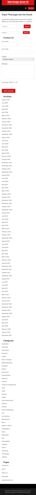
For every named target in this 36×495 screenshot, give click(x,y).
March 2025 (5, 153)
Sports (4, 447)
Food (3, 388)
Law (3, 413)
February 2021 (6, 298)
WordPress (27, 492)
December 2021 (6, 266)
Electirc (4, 369)
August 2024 (6, 175)
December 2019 (6, 335)
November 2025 (7, 128)
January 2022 (6, 263)
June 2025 (5, 144)
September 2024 (7, 172)
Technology (5, 454)
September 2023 (7, 210)
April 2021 (5, 291)
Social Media (6, 441)
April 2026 (5, 112)
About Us (4, 473)
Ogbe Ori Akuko (6, 425)
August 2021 (5, 279)
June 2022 (5, 247)
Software (4, 444)
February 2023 (6, 232)
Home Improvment (7, 400)
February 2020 (6, 329)
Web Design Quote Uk (21, 490)
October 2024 (6, 169)
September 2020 (7, 313)
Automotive (5, 350)
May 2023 (5, 222)
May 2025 (5, 147)
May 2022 (5, 250)
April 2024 (5, 188)
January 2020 (6, 332)
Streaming (5, 451)
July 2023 (5, 216)
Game (3, 391)
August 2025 (6, 137)
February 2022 (6, 260)
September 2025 (7, 134)
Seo (3, 438)
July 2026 (5, 103)
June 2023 (5, 219)
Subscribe (31, 8)
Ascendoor (13, 492)
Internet (4, 407)
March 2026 (5, 115)
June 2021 (5, 285)
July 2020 (5, 320)
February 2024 (6, 194)
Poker (3, 432)
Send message (8, 91)
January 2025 (6, 159)
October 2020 (6, 310)
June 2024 (5, 181)
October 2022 (6, 235)
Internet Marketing (7, 410)
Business (4, 353)
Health (4, 397)
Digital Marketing (7, 363)
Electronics (5, 372)
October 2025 (6, 131)
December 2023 (7, 200)
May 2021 (5, 288)
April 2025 (5, 150)
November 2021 (6, 269)
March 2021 (5, 294)
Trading (4, 457)
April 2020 (5, 326)
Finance (4, 381)
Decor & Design (6, 359)
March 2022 (5, 257)
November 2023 (7, 203)
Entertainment (6, 375)
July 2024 (5, 178)
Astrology (5, 347)
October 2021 (6, 272)
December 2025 (7, 125)
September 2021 (7, 276)
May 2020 (5, 323)
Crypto (4, 356)
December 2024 (7, 162)
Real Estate (5, 435)
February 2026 (6, 118)
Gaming (4, 394)
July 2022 (5, 244)
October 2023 (6, 206)
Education (5, 366)
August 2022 (6, 241)
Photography (6, 429)
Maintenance (6, 419)
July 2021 (5, 282)
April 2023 (5, 225)
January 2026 (6, 122)
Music (3, 422)
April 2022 (5, 254)
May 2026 (5, 109)
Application (5, 344)
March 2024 (5, 191)
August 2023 (6, 213)
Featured (4, 378)
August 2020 (6, 316)
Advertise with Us (7, 480)
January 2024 (6, 197)
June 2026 (5, 106)
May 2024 (5, 184)
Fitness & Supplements (9, 385)
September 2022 (7, 238)
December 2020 (7, 304)
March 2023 (5, 228)
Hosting (4, 403)
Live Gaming (5, 416)
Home (3, 469)
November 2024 (7, 166)
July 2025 (5, 140)
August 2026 (6, 100)
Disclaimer (5, 476)
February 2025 (6, 156)
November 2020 (7, 307)
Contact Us (5, 465)
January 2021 (6, 301)
